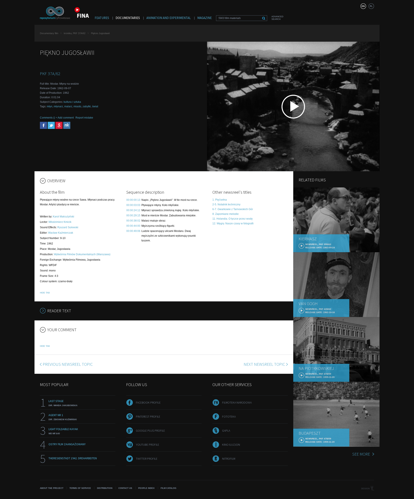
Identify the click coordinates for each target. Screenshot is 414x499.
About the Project (51, 488)
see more (361, 454)
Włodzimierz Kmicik (60, 221)
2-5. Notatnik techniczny (226, 204)
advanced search (277, 17)
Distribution (104, 488)
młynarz (58, 106)
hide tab (45, 292)
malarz (68, 106)
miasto (77, 106)
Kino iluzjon (231, 445)
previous (68, 364)
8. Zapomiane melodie (225, 213)
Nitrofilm (228, 459)
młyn (49, 106)
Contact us (125, 488)
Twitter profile (146, 459)
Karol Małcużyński (63, 216)
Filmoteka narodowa (237, 402)
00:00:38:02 (133, 220)
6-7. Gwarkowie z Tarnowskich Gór (232, 209)
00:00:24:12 (133, 210)
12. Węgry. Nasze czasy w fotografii (233, 223)
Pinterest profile (148, 416)
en (363, 6)
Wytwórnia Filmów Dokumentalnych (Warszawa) (82, 254)
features (102, 18)
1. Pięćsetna (219, 199)
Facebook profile (148, 402)
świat (95, 106)
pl (371, 6)
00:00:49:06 (133, 231)
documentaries (128, 18)
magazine (204, 18)
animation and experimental (168, 18)
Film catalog (168, 488)
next (264, 364)
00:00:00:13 (133, 199)
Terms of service (80, 488)
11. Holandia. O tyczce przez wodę (232, 218)
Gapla (226, 430)
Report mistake (84, 117)
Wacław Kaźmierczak (60, 232)
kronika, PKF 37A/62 (74, 33)
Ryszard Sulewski (67, 227)
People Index (146, 488)
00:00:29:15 (133, 215)
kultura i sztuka (72, 101)
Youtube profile (147, 445)
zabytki (87, 106)
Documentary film (49, 33)
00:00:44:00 (133, 225)
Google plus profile (150, 430)
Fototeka (229, 416)
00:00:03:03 (133, 205)
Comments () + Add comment (57, 117)
